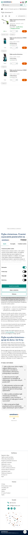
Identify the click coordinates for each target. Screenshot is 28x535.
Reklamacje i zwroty (5, 464)
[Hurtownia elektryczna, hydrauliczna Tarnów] (17, 525)
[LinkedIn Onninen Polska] (12, 508)
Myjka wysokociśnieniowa (16, 54)
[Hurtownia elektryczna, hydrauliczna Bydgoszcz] (12, 516)
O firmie (3, 484)
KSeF (2, 476)
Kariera (3, 491)
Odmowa (14, 294)
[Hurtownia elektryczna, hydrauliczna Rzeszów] (19, 525)
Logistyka (3, 489)
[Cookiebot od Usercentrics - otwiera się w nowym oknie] (20, 240)
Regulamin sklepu (5, 455)
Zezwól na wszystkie (14, 286)
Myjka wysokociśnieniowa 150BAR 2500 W (18, 38)
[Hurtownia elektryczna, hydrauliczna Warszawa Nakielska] (17, 518)
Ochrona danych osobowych (8, 469)
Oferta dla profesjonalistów (7, 459)
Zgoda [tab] (4, 243)
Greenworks (12, 23)
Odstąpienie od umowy (6, 466)
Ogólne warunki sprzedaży (7, 457)
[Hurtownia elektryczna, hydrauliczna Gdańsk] (13, 512)
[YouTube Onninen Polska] (15, 508)
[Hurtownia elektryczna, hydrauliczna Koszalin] (8, 513)
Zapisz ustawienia (14, 290)
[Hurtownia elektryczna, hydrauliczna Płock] (15, 518)
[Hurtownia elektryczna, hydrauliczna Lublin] (20, 521)
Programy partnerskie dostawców (9, 460)
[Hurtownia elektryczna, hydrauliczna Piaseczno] (17, 519)
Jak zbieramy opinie (5, 471)
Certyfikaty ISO (4, 487)
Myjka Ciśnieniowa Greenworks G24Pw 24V (17, 20)
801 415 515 (13, 503)
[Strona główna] (2, 9)
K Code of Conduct (5, 493)
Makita (11, 41)
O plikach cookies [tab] (22, 243)
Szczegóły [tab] (12, 243)
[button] (25, 532)
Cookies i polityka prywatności (8, 467)
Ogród (6, 9)
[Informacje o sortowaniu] (16, 16)
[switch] (24, 272)
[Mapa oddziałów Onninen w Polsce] (14, 528)
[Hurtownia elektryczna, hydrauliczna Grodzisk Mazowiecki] (16, 519)
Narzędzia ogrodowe (13, 9)
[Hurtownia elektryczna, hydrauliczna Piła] (9, 516)
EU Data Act (4, 475)
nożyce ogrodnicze (10, 332)
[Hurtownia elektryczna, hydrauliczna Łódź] (14, 520)
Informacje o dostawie (6, 462)
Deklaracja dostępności (6, 473)
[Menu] (2, 2)
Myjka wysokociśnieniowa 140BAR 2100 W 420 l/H (18, 70)
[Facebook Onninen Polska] (9, 508)
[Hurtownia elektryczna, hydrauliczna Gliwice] (13, 524)
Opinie (2, 494)
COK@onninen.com (15, 505)
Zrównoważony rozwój (6, 486)
